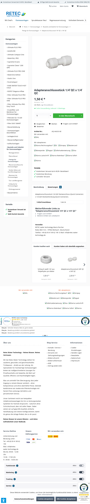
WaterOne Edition (14, 75)
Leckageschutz (12, 136)
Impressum (75, 361)
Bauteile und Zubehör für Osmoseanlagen (15, 148)
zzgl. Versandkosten (47, 105)
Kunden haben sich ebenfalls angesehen (69, 246)
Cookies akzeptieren (45, 499)
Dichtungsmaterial (14, 189)
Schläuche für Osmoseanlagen (13, 185)
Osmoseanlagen (12, 44)
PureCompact (12, 82)
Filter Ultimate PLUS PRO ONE (16, 99)
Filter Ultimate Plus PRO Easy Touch (16, 105)
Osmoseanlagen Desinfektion (13, 132)
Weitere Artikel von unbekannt (48, 216)
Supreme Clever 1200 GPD (15, 66)
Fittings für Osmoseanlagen (13, 160)
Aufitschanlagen (13, 144)
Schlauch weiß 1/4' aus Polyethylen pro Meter (46, 270)
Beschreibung (39, 187)
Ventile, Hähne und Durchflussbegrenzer (14, 171)
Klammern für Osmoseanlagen (13, 176)
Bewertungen (54, 187)
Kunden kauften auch (42, 246)
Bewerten (40, 126)
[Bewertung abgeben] (59, 96)
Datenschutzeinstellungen (24, 499)
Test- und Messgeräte (15, 181)
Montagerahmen (13, 153)
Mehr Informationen (45, 494)
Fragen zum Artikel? (70, 124)
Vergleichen (40, 124)
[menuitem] (82, 6)
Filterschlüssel (12, 156)
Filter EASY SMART (14, 123)
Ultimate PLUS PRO (14, 47)
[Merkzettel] (72, 6)
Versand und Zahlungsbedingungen (56, 354)
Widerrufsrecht (53, 358)
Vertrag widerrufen (55, 366)
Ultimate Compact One (15, 55)
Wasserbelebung (13, 127)
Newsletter (75, 355)
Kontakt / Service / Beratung (54, 349)
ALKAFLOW (11, 51)
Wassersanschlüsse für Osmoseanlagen (15, 166)
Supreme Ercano (13, 62)
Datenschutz (75, 358)
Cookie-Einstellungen (76, 349)
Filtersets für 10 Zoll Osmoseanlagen (14, 119)
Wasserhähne (12, 193)
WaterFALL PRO (13, 58)
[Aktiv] (81, 465)
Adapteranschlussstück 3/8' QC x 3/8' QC (72, 270)
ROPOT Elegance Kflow (15, 91)
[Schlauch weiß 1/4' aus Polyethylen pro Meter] (46, 259)
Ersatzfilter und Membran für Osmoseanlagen (13, 112)
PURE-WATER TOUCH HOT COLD (16, 87)
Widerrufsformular (55, 361)
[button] (3, 500)
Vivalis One (11, 78)
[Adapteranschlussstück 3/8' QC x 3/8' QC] (72, 259)
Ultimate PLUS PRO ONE (16, 71)
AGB (49, 363)
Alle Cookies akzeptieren (66, 499)
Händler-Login (76, 353)
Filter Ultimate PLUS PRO (16, 95)
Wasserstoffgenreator (15, 140)
